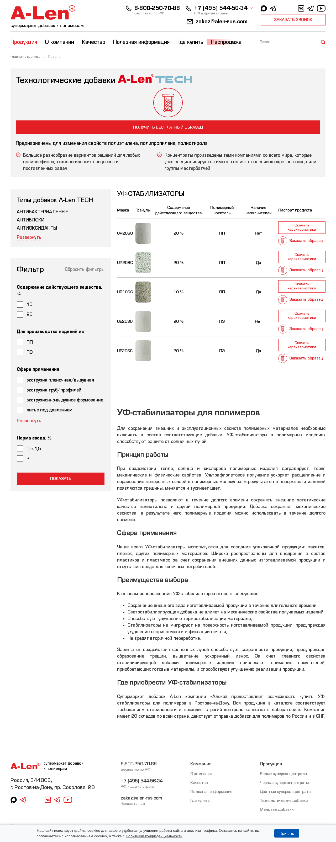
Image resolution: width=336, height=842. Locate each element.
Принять (287, 833)
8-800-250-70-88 (157, 8)
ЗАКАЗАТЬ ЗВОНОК (293, 19)
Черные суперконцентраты (284, 782)
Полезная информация (211, 791)
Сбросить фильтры (84, 269)
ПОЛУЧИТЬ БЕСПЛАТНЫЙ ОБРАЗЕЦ (168, 127)
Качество (199, 782)
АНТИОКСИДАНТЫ (37, 228)
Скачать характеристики (302, 227)
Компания (201, 764)
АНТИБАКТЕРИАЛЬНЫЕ (42, 212)
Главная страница (25, 57)
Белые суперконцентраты (283, 773)
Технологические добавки (284, 800)
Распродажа (226, 42)
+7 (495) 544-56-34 (221, 8)
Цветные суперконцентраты (285, 791)
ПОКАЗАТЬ (60, 478)
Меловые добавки (276, 809)
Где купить (190, 42)
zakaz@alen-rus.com (222, 21)
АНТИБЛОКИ (30, 220)
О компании (201, 773)
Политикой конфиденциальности (154, 836)
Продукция (271, 764)
